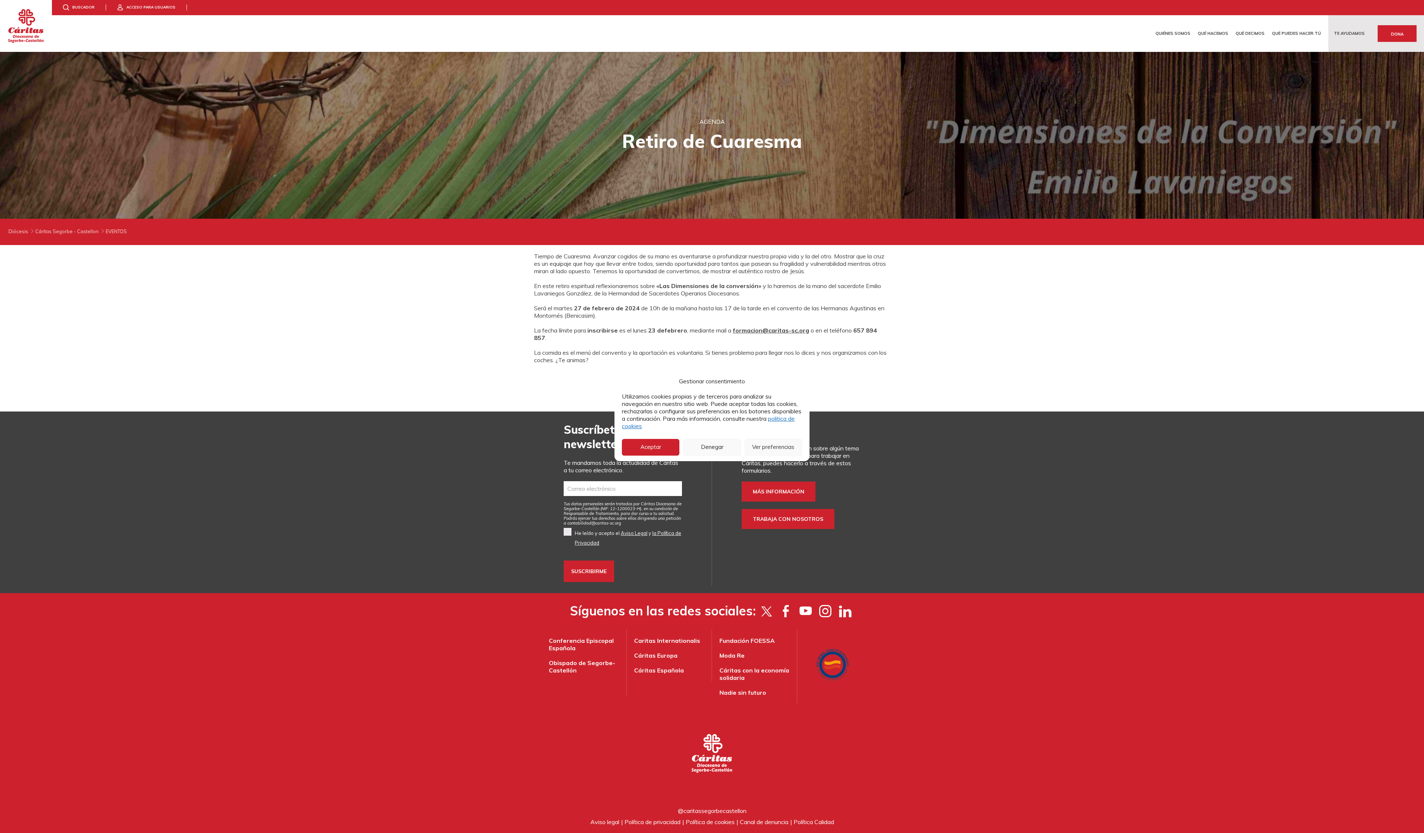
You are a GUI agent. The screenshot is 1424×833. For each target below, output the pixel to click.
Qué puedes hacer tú (1296, 33)
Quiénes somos (1173, 33)
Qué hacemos (1213, 33)
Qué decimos (1250, 33)
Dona (1397, 34)
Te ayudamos (1349, 33)
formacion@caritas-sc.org (771, 330)
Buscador (83, 7)
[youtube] (806, 611)
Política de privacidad (652, 822)
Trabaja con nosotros (788, 519)
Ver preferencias (773, 446)
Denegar (712, 446)
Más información (778, 491)
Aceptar (650, 446)
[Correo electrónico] (623, 488)
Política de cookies (710, 822)
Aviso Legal (634, 533)
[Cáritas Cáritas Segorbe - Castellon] (26, 26)
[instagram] (825, 611)
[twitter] (766, 611)
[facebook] (786, 611)
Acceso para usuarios (150, 7)
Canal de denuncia (764, 822)
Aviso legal (604, 822)
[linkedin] (845, 611)
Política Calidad (814, 822)
